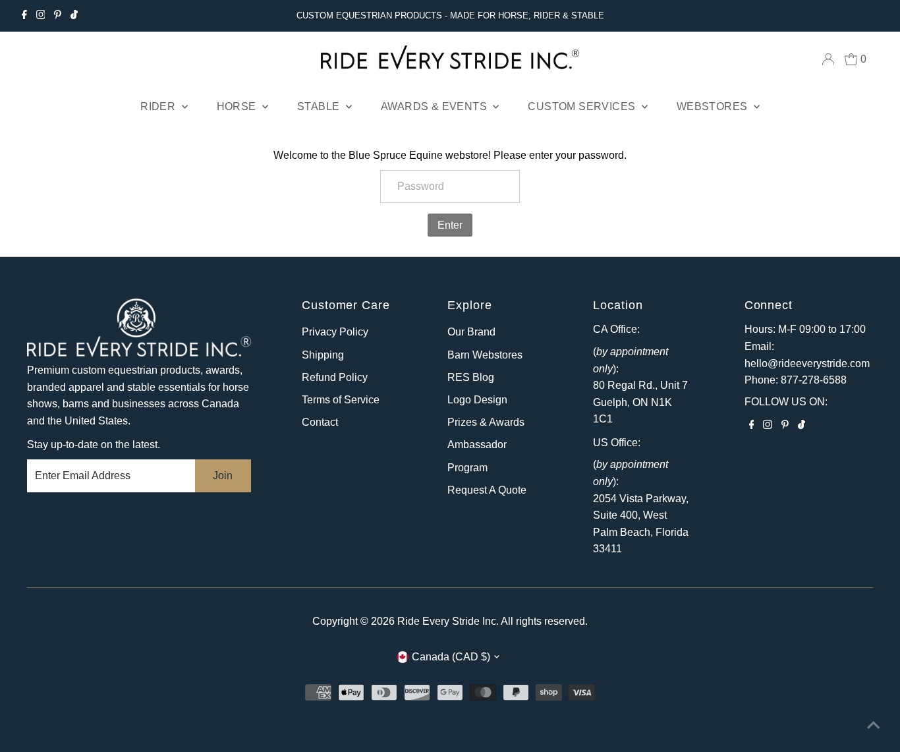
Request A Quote (486, 490)
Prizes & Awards (485, 422)
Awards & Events (435, 106)
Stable (320, 106)
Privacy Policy (335, 331)
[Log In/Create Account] (828, 59)
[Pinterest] (58, 16)
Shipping (323, 355)
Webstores (713, 106)
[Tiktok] (74, 16)
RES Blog (470, 377)
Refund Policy (335, 377)
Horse (238, 106)
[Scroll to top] (873, 725)
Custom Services (583, 106)
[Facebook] (24, 16)
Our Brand (471, 331)
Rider (159, 106)
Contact (320, 422)
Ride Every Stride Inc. (448, 621)
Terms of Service (341, 399)
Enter (450, 225)
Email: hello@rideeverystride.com (807, 355)
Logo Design (477, 399)
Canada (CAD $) (451, 656)
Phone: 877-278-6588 (796, 380)
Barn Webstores (484, 355)
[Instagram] (41, 16)
